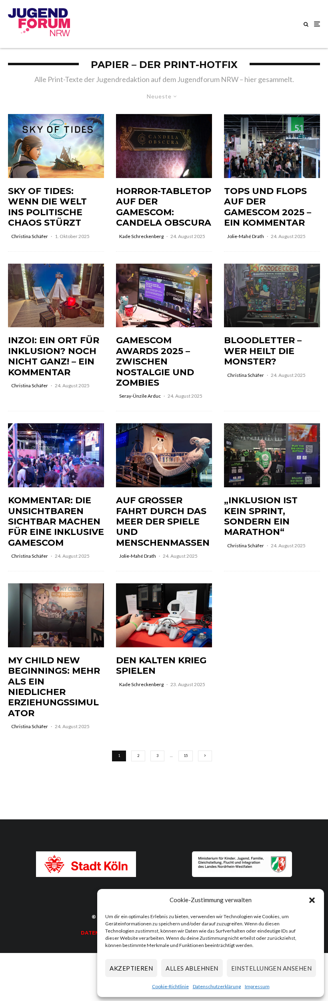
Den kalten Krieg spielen (161, 665)
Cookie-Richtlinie (170, 986)
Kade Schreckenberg (141, 236)
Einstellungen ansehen (271, 968)
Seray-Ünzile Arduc (140, 396)
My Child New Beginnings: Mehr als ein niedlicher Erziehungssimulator (54, 687)
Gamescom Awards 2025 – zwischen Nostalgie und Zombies (155, 361)
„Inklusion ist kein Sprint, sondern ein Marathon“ (261, 516)
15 (186, 755)
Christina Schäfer (29, 236)
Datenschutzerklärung (217, 986)
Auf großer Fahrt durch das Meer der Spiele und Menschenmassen (163, 521)
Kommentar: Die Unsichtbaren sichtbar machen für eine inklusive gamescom (56, 521)
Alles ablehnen (192, 968)
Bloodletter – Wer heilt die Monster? (263, 351)
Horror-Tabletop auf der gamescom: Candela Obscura (163, 207)
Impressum (257, 986)
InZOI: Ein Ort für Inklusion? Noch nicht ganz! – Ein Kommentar (53, 356)
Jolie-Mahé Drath (245, 236)
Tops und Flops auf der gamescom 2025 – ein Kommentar (267, 207)
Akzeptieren (131, 968)
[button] (312, 900)
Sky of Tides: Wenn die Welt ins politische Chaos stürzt (47, 207)
